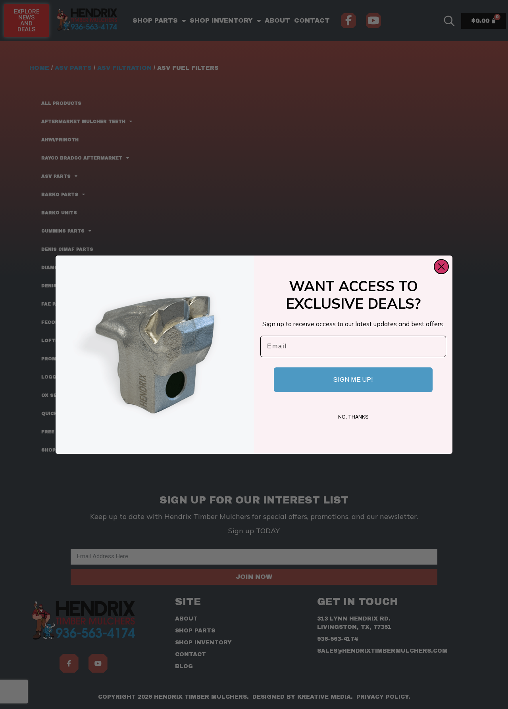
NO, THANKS (353, 417)
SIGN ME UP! (353, 379)
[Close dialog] (441, 266)
